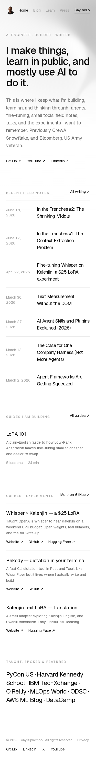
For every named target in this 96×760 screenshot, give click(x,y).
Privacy (83, 740)
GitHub (11, 749)
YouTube (58, 749)
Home (23, 10)
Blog (37, 10)
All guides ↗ (80, 415)
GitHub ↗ (13, 161)
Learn (50, 10)
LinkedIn (29, 749)
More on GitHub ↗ (75, 494)
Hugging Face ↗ (61, 541)
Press (64, 10)
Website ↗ (14, 541)
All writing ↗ (80, 191)
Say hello (82, 10)
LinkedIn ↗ (60, 161)
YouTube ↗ (36, 161)
